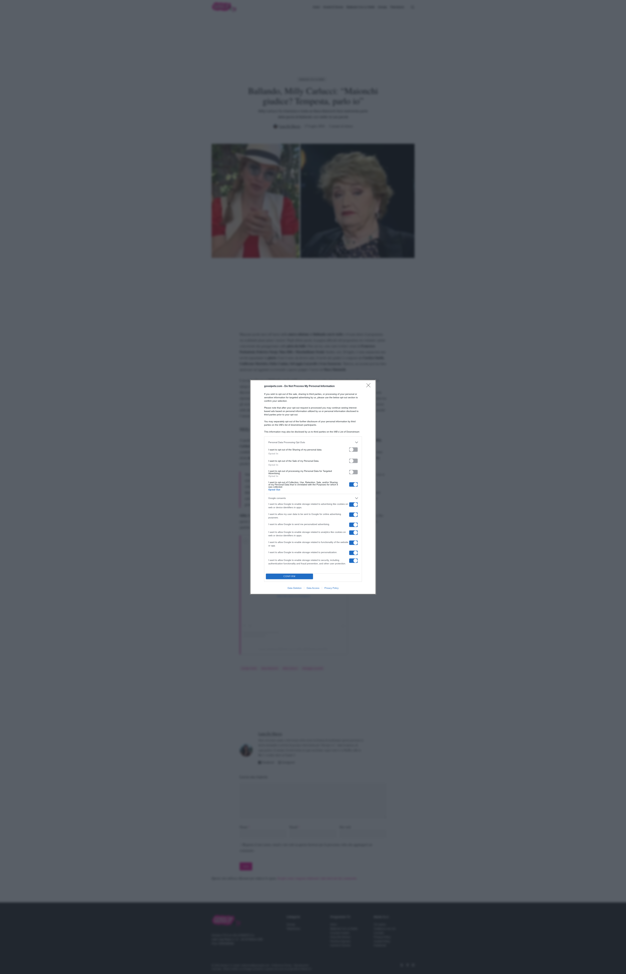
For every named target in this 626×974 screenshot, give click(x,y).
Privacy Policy (331, 588)
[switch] (353, 449)
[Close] (369, 386)
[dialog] (313, 487)
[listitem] (313, 442)
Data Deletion (295, 588)
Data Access (313, 588)
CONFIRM (289, 576)
